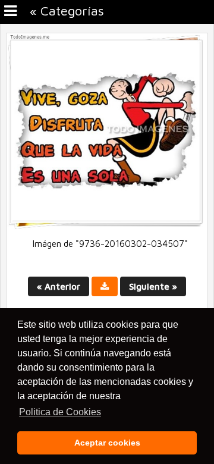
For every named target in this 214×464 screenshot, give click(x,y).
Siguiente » (153, 286)
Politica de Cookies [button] (60, 412)
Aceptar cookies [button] (107, 442)
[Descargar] (105, 286)
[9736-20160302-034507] (107, 226)
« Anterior (58, 286)
